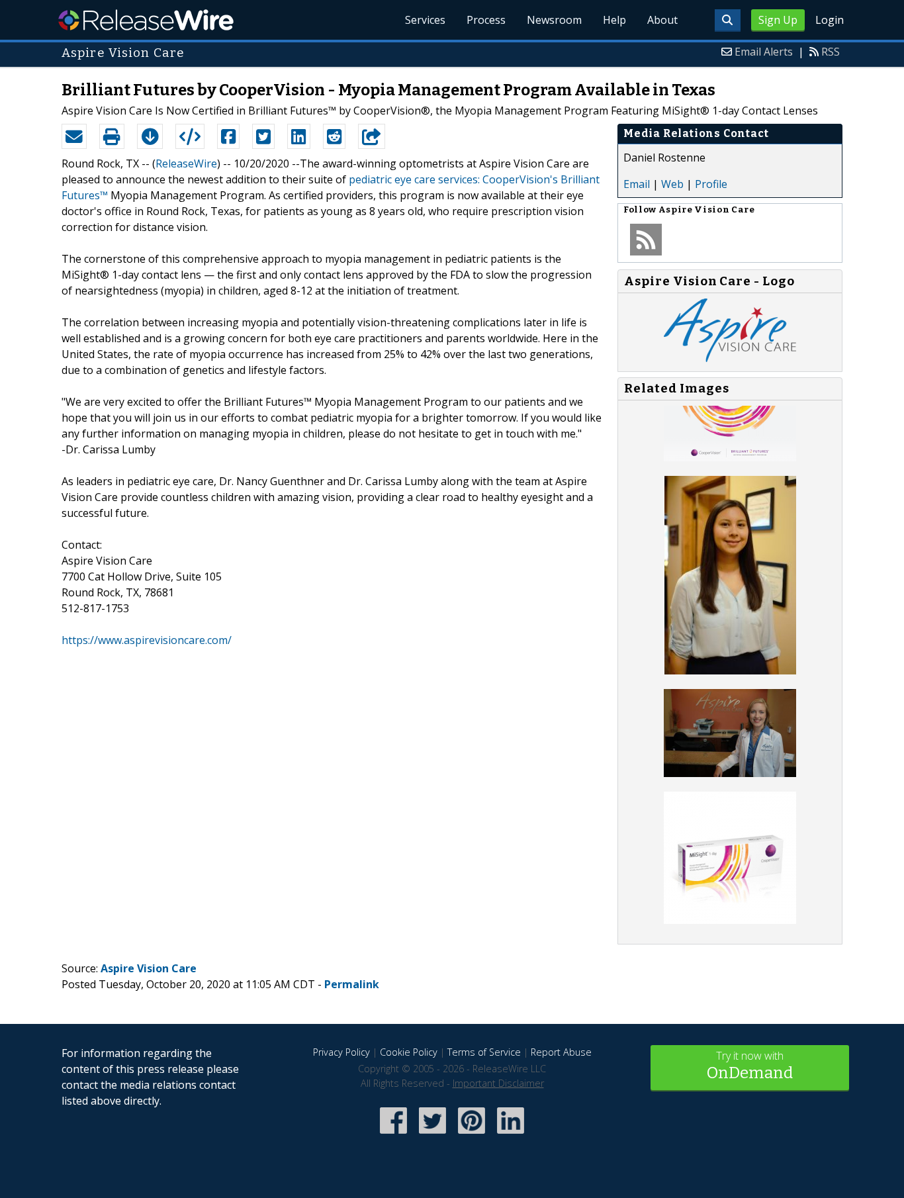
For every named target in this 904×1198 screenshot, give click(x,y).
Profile (711, 184)
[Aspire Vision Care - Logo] (730, 358)
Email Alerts (764, 51)
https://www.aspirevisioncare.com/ (147, 640)
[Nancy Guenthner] (730, 773)
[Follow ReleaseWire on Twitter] (432, 1135)
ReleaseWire (146, 20)
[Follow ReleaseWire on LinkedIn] (510, 1135)
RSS (830, 51)
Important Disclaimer (498, 1083)
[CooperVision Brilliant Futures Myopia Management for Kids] (730, 457)
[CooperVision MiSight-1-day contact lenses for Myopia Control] (730, 920)
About (662, 20)
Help (614, 20)
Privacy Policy (341, 1052)
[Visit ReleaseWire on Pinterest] (471, 1135)
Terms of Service (484, 1052)
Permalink (351, 984)
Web (672, 184)
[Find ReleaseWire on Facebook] (393, 1135)
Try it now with (750, 1065)
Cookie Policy (408, 1052)
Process (486, 20)
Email (636, 184)
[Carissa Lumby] (730, 670)
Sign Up (777, 20)
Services (425, 20)
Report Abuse (561, 1052)
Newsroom (554, 20)
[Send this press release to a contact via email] (74, 136)
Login (829, 20)
